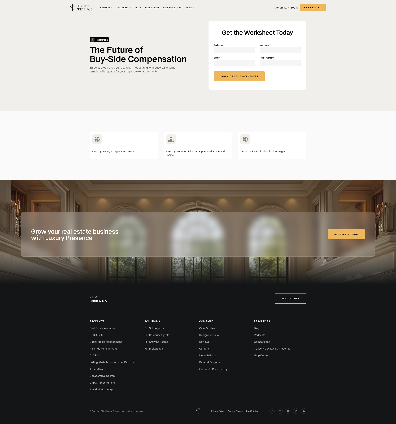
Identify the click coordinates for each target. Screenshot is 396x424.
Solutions (122, 8)
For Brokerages (153, 348)
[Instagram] (280, 411)
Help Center (261, 355)
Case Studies (152, 8)
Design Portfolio (172, 8)
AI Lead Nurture (99, 368)
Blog (256, 328)
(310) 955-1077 (282, 7)
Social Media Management (106, 341)
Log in (294, 7)
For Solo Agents (154, 328)
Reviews (204, 341)
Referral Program (209, 362)
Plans (138, 8)
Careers (204, 348)
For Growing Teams (156, 341)
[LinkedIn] (303, 411)
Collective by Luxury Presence (272, 348)
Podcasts (259, 334)
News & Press (207, 355)
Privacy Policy (217, 411)
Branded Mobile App (102, 389)
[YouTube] (288, 411)
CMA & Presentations (103, 382)
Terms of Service (235, 411)
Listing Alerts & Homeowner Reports (112, 362)
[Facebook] (272, 411)
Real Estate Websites (102, 328)
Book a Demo (290, 298)
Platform (104, 8)
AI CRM (94, 355)
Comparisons (262, 341)
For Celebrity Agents (156, 334)
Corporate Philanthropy (213, 368)
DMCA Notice (252, 411)
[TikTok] (295, 411)
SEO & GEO (96, 334)
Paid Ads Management (103, 348)
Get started (313, 7)
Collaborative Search (102, 375)
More (189, 8)
